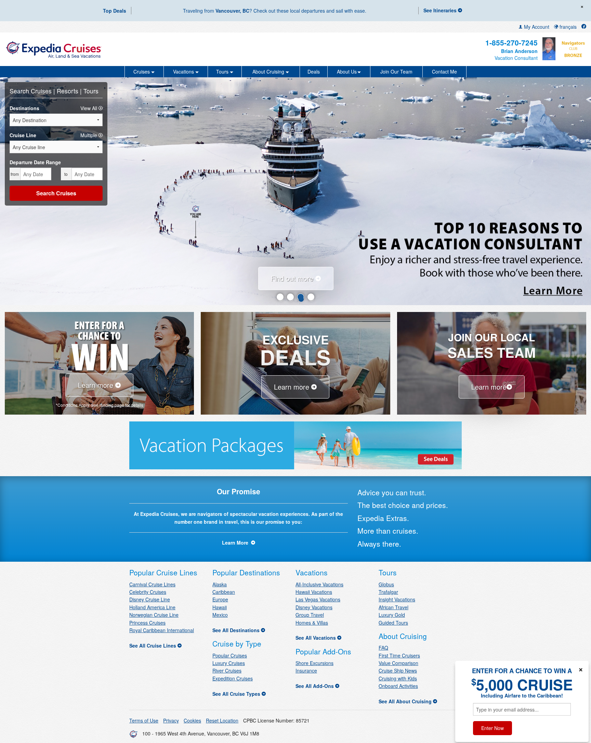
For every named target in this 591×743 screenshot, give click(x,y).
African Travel (393, 607)
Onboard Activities (398, 685)
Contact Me (444, 71)
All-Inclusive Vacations (319, 584)
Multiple (89, 135)
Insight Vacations (397, 599)
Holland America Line (152, 607)
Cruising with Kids (398, 678)
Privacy (171, 720)
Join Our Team (396, 71)
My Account (536, 26)
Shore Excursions (314, 663)
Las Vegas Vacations (318, 599)
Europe (220, 599)
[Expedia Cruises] (101, 49)
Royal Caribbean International (161, 630)
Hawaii (219, 607)
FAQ (383, 647)
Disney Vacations (314, 607)
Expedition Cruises (232, 678)
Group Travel (310, 614)
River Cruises (226, 670)
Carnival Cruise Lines (152, 584)
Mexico (220, 614)
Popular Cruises (229, 655)
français (567, 26)
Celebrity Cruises (147, 591)
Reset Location (222, 720)
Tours (90, 91)
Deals (313, 71)
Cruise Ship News (398, 670)
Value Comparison (398, 663)
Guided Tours (393, 622)
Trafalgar (388, 591)
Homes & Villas (312, 622)
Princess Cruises (147, 622)
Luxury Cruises (228, 663)
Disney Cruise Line (149, 599)
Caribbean (223, 591)
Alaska (219, 584)
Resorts (68, 91)
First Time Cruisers (399, 655)
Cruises (42, 91)
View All (89, 108)
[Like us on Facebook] (583, 26)
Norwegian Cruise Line (154, 614)
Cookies (192, 720)
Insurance (306, 670)
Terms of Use (143, 720)
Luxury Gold (392, 614)
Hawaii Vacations (314, 591)
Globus (386, 584)
